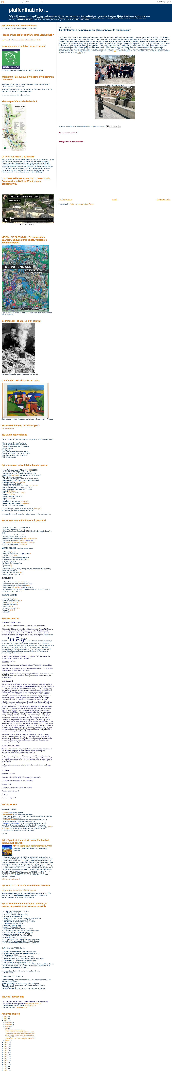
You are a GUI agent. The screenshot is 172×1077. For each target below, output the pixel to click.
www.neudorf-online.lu (33, 1004)
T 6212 (9, 498)
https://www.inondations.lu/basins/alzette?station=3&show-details (21, 40)
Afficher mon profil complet (11, 879)
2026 (6, 1017)
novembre (8, 1024)
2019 (6, 1050)
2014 (6, 1060)
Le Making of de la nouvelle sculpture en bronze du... (20, 1037)
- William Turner (7, 814)
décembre (8, 1022)
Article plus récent (65, 199)
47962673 (21, 493)
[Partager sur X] (115, 126)
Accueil (114, 199)
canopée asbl (25, 503)
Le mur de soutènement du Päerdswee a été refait (20, 1033)
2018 (6, 1052)
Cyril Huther (20, 540)
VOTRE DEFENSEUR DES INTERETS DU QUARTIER (34, 846)
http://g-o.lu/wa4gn (8, 428)
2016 (6, 1056)
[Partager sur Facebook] (117, 126)
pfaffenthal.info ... (28, 10)
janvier (7, 1040)
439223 (12, 495)
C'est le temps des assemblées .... (15, 1030)
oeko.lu (28, 585)
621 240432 (34, 486)
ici (115, 51)
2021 (6, 1046)
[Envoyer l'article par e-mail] (107, 126)
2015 (6, 1058)
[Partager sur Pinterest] (119, 126)
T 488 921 (20, 572)
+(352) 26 (20, 582)
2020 (6, 1048)
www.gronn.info (22, 1007)
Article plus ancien (163, 199)
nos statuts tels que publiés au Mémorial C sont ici (19, 890)
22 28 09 (12, 610)
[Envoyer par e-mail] (110, 126)
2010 (6, 1068)
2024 (6, 1020)
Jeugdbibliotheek (18, 587)
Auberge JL (38, 509)
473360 (29, 470)
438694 (9, 493)
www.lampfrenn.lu (30, 1005)
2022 (6, 1044)
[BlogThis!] (112, 126)
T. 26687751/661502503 (29, 539)
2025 (6, 1019)
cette (79, 53)
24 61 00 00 (14, 555)
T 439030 (12, 491)
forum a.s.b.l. (25, 502)
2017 (6, 1054)
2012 (6, 1064)
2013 (6, 1062)
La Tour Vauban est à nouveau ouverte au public (19, 1035)
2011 (6, 1066)
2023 (6, 1042)
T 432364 (15, 475)
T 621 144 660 (20, 482)
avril (6, 1028)
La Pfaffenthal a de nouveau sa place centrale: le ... (20, 1038)
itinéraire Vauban (10, 820)
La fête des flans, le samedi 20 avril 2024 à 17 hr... (20, 1031)
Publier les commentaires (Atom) (81, 204)
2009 (6, 1070)
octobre (7, 1026)
